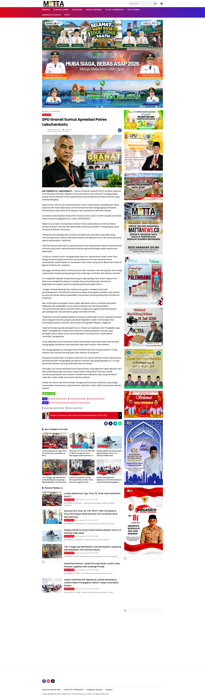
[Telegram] (115, 423)
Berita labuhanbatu (78, 399)
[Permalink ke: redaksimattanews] (45, 130)
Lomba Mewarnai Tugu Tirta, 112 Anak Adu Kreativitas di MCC (54, 453)
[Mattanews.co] (54, 3)
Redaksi (109, 689)
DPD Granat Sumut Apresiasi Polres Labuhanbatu (71, 403)
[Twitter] (111, 423)
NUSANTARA (46, 115)
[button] (155, 3)
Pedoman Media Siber (51, 689)
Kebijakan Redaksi (94, 689)
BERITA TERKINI (48, 446)
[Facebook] (106, 423)
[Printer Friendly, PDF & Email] (48, 393)
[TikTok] (53, 681)
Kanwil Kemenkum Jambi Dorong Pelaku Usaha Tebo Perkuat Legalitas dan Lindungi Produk (81, 479)
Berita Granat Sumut (59, 399)
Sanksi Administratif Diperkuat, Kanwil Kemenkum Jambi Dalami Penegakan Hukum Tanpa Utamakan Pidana (109, 479)
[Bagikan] (120, 130)
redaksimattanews (54, 129)
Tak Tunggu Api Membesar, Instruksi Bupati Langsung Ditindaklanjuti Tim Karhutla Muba (54, 479)
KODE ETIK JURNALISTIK (73, 689)
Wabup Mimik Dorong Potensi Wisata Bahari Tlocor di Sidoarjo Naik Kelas (109, 453)
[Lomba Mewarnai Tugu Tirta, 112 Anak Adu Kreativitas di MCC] (54, 441)
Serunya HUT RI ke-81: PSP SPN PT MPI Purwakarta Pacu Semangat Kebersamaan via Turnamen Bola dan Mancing (82, 453)
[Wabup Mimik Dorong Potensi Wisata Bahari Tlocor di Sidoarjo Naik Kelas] (109, 441)
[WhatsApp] (120, 423)
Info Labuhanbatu (97, 399)
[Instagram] (48, 681)
